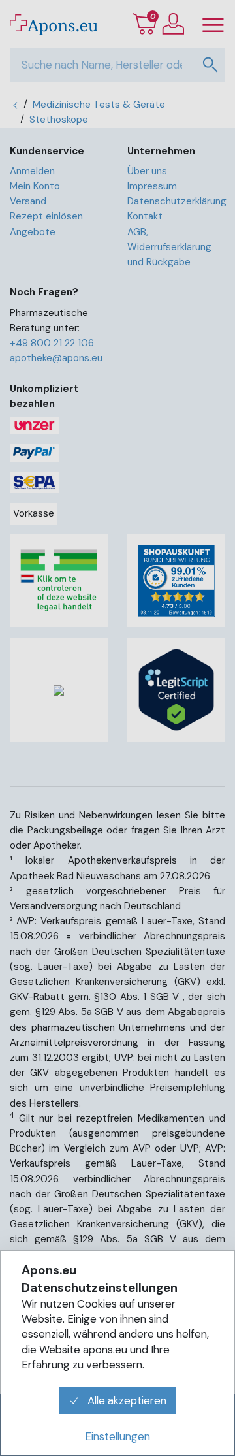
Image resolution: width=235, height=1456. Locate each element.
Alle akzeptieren (125, 1400)
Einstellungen (117, 1436)
